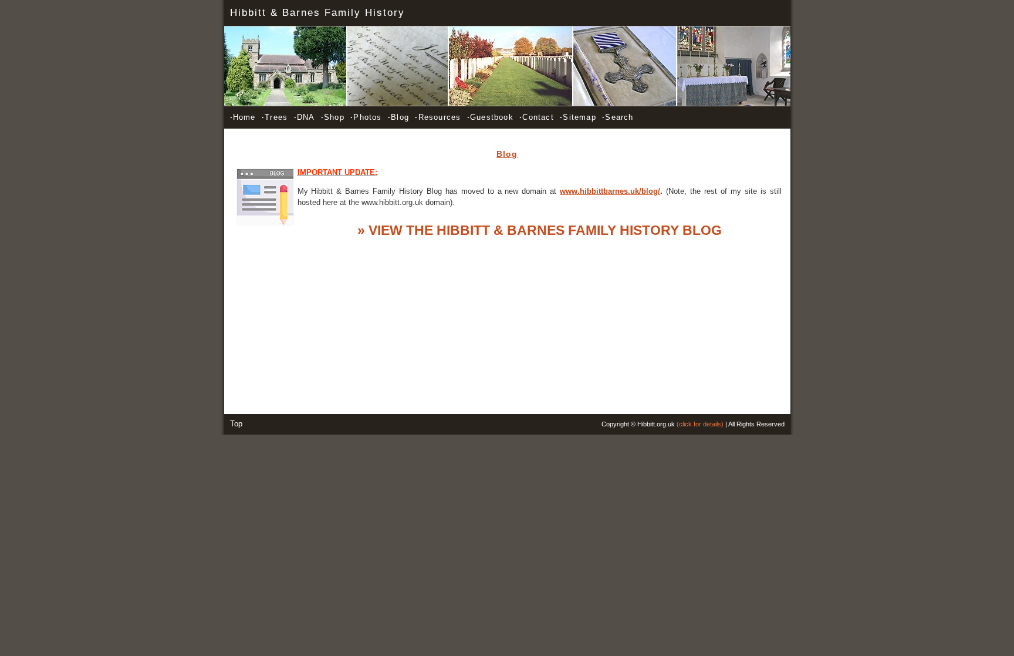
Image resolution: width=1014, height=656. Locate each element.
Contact (536, 117)
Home (243, 117)
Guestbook (490, 117)
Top (236, 423)
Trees (275, 117)
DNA (304, 117)
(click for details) (700, 424)
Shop (332, 117)
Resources (438, 117)
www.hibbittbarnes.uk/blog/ (610, 191)
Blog (398, 117)
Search (617, 117)
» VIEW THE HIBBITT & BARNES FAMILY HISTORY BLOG (539, 230)
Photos (365, 117)
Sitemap (578, 117)
